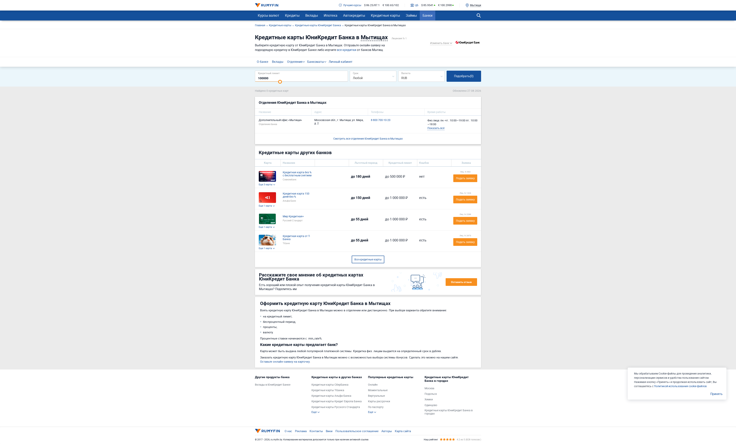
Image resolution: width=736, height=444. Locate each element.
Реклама (301, 431)
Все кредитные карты (368, 259)
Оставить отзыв (461, 282)
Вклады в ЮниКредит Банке (272, 384)
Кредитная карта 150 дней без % (296, 195)
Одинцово (431, 405)
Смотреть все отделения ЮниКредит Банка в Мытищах (368, 138)
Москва (429, 388)
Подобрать (464, 76)
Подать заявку (465, 178)
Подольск (431, 394)
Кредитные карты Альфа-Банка (331, 395)
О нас (288, 431)
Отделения (294, 62)
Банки (427, 15)
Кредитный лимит (269, 73)
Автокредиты (354, 15)
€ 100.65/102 (391, 5)
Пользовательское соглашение (357, 431)
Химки (429, 399)
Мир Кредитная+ (293, 216)
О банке (262, 62)
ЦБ (416, 5)
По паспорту (376, 407)
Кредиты (292, 15)
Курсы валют (268, 15)
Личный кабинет (340, 62)
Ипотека (330, 15)
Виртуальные (376, 395)
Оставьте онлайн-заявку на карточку (285, 361)
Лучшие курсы (352, 5)
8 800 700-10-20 (380, 120)
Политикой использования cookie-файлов (680, 386)
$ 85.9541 (427, 5)
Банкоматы (315, 62)
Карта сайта (403, 431)
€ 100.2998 (445, 5)
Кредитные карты (385, 15)
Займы (411, 15)
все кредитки (346, 50)
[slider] (280, 82)
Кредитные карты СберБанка (329, 384)
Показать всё (435, 128)
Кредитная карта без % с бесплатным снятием (297, 174)
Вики (329, 431)
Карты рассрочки (379, 401)
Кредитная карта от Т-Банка (296, 238)
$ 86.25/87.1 (372, 5)
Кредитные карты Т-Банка (327, 390)
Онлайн (373, 384)
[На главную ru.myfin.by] (267, 431)
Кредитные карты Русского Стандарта (335, 407)
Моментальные (378, 390)
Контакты (316, 431)
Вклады (311, 15)
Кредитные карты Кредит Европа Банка (336, 401)
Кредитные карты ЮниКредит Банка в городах (449, 412)
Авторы (386, 431)
